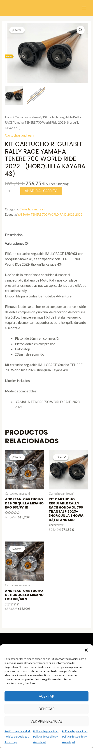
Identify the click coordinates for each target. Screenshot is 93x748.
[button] (86, 650)
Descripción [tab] (14, 235)
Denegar (46, 709)
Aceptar (46, 696)
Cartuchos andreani (28, 117)
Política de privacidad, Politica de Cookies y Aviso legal (17, 737)
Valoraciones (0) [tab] (16, 243)
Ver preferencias (46, 721)
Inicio (8, 117)
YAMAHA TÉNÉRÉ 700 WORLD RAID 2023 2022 (49, 214)
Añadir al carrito (41, 191)
